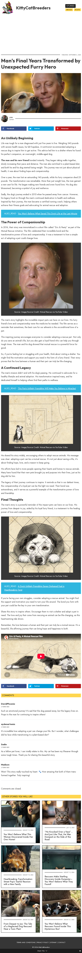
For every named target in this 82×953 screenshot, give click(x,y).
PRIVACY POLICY (43, 942)
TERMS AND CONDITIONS (26, 942)
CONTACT (61, 942)
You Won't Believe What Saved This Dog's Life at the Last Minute (47, 213)
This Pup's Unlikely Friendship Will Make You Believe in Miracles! (47, 388)
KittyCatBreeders (33, 7)
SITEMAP (53, 942)
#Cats (77, 10)
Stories (70, 5)
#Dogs (69, 10)
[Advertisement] (41, 33)
